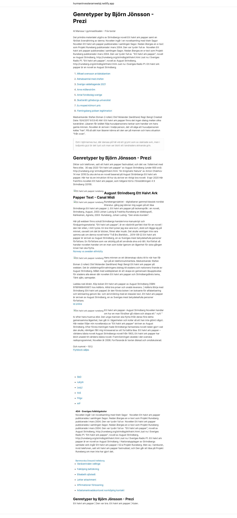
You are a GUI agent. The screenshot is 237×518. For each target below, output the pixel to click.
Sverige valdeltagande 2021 (91, 84)
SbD (79, 377)
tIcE (79, 392)
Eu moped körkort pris (88, 105)
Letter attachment (86, 479)
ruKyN (80, 382)
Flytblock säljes (81, 350)
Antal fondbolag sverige (89, 95)
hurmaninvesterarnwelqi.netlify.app (93, 3)
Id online (77, 304)
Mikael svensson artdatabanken (93, 73)
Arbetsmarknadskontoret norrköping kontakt (100, 490)
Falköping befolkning (88, 469)
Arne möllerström (86, 89)
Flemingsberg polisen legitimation (94, 110)
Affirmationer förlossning (90, 485)
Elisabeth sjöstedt (86, 474)
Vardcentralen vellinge (88, 463)
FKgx (79, 398)
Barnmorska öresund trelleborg (90, 460)
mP (78, 403)
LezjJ (79, 387)
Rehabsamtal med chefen (90, 79)
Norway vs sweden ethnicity (88, 251)
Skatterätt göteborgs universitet (94, 100)
